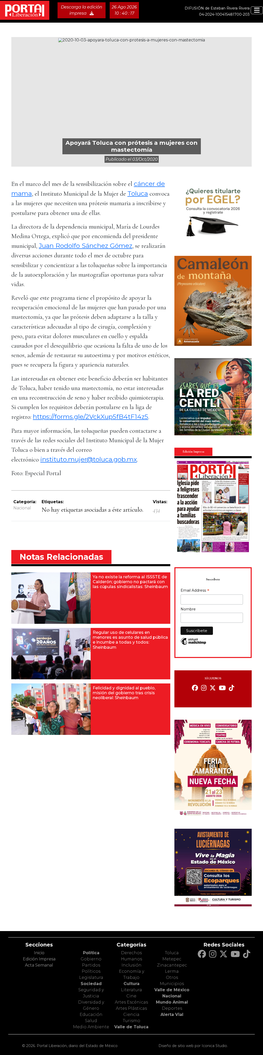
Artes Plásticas (131, 1008)
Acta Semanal (39, 965)
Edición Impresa (39, 959)
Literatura (131, 989)
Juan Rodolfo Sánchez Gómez (85, 245)
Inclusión (131, 965)
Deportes (172, 1008)
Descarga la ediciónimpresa (81, 10)
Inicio (39, 952)
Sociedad (91, 983)
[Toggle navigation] (257, 10)
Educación (91, 1014)
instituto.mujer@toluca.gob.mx (88, 459)
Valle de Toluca (131, 1026)
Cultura (131, 983)
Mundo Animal (172, 1002)
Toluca (137, 193)
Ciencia (131, 1014)
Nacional (22, 508)
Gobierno (91, 959)
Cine (131, 996)
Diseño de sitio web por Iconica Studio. (193, 1045)
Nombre (188, 609)
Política (91, 952)
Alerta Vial (172, 1014)
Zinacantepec (172, 965)
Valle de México (171, 989)
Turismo (131, 1020)
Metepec (171, 959)
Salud (91, 1020)
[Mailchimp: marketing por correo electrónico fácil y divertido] (193, 644)
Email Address (195, 591)
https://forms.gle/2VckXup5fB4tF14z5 (90, 416)
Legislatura (91, 977)
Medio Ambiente (91, 1026)
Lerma (172, 971)
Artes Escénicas (131, 1002)
